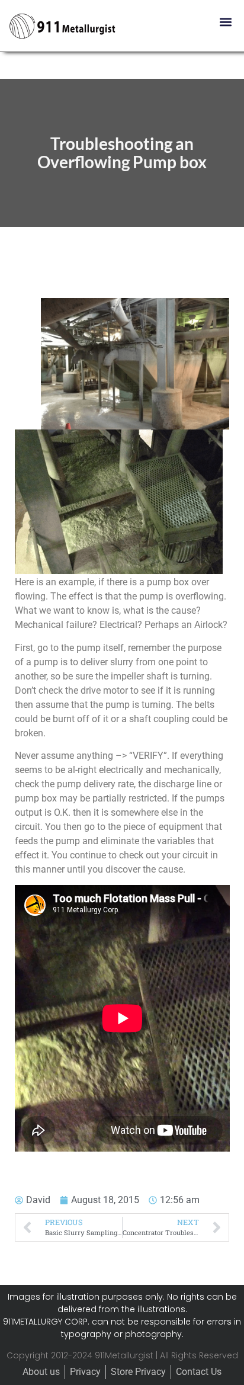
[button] (225, 21)
